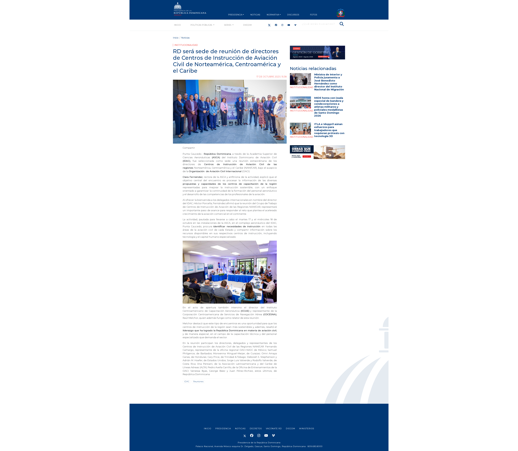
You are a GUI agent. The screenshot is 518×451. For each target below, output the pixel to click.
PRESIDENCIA (235, 15)
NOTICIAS (255, 15)
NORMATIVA (273, 15)
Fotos (313, 15)
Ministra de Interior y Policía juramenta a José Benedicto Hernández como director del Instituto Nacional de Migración (329, 82)
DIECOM (247, 25)
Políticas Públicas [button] (201, 25)
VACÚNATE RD (274, 428)
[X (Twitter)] (269, 25)
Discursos (293, 15)
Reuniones (198, 381)
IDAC (186, 381)
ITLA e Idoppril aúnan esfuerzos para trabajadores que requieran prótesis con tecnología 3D (329, 130)
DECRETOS (256, 428)
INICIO (207, 428)
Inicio (177, 25)
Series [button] (228, 25)
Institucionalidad (186, 45)
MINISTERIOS (306, 428)
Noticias (185, 37)
